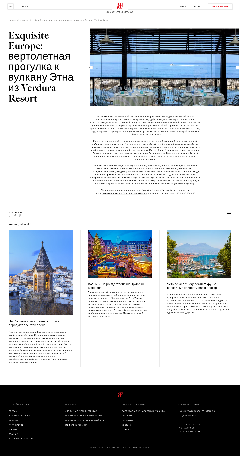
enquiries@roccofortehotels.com (197, 411)
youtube (126, 425)
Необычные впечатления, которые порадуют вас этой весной (34, 323)
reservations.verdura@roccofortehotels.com (124, 193)
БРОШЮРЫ (14, 434)
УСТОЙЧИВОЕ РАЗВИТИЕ (21, 439)
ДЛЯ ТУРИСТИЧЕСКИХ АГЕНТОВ (81, 411)
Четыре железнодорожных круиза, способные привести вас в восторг (192, 286)
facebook (127, 416)
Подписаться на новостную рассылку (143, 411)
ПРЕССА (13, 411)
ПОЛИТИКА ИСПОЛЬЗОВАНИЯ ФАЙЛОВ (84, 420)
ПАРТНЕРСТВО (16, 425)
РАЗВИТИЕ (14, 420)
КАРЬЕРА (13, 429)
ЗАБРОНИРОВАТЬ (220, 6)
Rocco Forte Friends (20, 416)
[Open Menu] (11, 7)
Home (12, 20)
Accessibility (197, 6)
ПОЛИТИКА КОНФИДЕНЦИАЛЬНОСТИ (83, 416)
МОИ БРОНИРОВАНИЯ (76, 425)
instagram (127, 420)
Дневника (22, 20)
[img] (41, 272)
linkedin (126, 429)
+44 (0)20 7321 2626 (187, 416)
